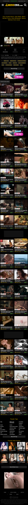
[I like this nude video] (1, 46)
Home (5, 492)
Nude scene (6, 60)
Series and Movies (22, 62)
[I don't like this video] (12, 46)
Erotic (10, 62)
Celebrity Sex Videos (22, 60)
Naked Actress (13, 60)
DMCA (17, 494)
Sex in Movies (4, 62)
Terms (11, 494)
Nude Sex (15, 62)
